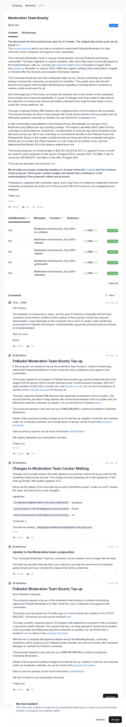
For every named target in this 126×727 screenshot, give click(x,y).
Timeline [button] (56, 218)
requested (62, 64)
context (90, 169)
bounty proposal (22, 48)
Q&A (102, 169)
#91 (10, 262)
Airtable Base (77, 431)
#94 (10, 230)
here (18, 45)
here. (98, 402)
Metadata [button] (40, 218)
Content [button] (13, 32)
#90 (10, 273)
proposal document (39, 389)
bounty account (73, 386)
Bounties (30, 5)
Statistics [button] (73, 218)
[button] (37, 207)
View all (113, 283)
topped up (18, 68)
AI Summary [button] (29, 32)
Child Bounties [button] (19, 218)
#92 (10, 251)
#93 (10, 241)
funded (77, 64)
